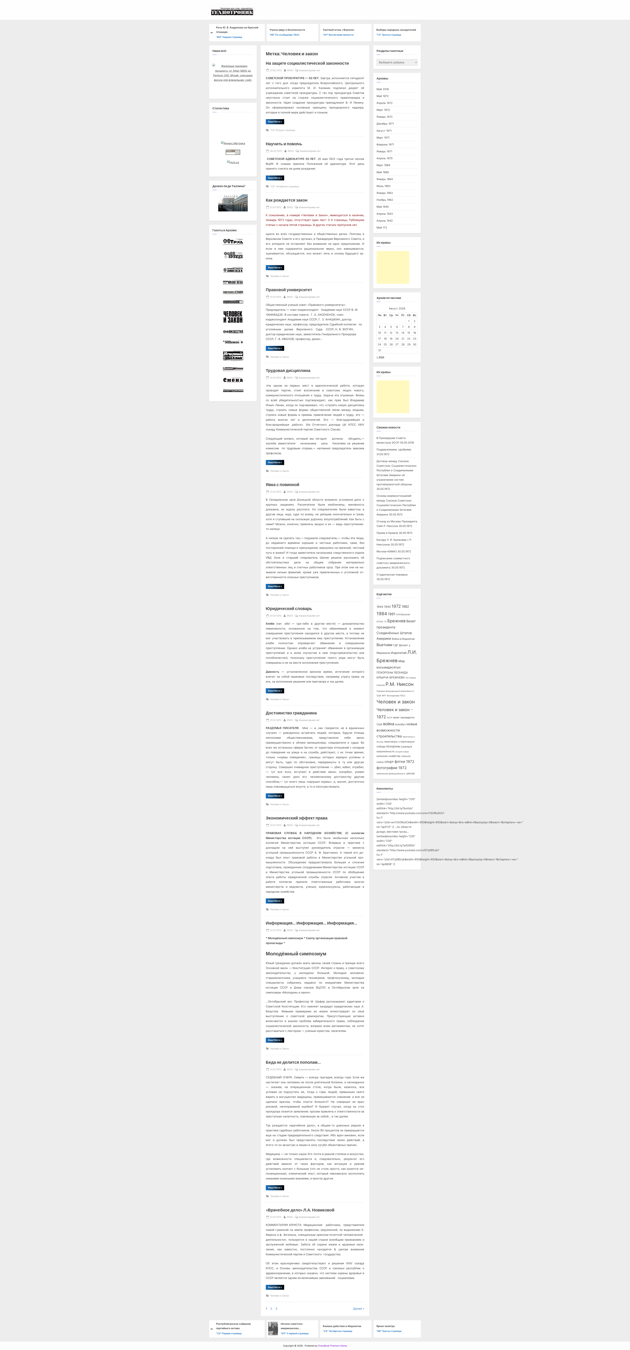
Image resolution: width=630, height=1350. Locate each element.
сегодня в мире (402, 752)
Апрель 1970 (385, 158)
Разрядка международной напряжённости (395, 691)
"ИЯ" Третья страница (335, 1331)
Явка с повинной (282, 484)
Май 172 (382, 227)
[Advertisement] (393, 267)
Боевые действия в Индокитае (289, 1326)
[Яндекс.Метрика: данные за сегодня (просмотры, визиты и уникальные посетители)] (233, 143)
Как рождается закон (286, 200)
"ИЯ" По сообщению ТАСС (231, 34)
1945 (387, 606)
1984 (382, 613)
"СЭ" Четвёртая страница (284, 186)
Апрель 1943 (385, 213)
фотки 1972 (404, 761)
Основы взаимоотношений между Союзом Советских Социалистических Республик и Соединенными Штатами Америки (396, 505)
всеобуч (400, 724)
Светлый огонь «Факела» (285, 29)
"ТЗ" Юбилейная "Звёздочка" (392, 1331)
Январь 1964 (385, 179)
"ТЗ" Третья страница (335, 34)
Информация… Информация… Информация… (311, 923)
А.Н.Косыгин (403, 614)
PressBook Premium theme (332, 1345)
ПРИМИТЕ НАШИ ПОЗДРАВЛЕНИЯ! (398, 1326)
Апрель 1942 (385, 220)
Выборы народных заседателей (343, 29)
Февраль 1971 (385, 144)
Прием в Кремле (387, 532)
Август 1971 (384, 130)
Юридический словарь (289, 608)
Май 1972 (383, 96)
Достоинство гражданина (291, 712)
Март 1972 (383, 109)
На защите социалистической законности (307, 63)
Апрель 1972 (385, 103)
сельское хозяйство (388, 756)
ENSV (290, 70)
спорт (389, 762)
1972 (396, 606)
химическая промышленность (391, 773)
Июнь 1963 (383, 186)
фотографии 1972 (392, 768)
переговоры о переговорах (399, 741)
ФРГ (384, 695)
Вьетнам (384, 644)
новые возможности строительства (397, 730)
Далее (357, 1308)
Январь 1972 (385, 116)
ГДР (395, 645)
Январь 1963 (385, 193)
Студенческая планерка (392, 574)
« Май (380, 357)
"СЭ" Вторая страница (282, 130)
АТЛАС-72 (382, 621)
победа (381, 746)
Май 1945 (383, 206)
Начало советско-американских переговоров (238, 1326)
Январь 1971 (384, 151)
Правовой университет (289, 289)
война (388, 723)
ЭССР (389, 717)
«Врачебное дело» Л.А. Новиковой (300, 1210)
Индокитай (399, 652)
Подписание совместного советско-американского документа (393, 563)
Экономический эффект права (296, 818)
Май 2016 (383, 89)
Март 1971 (383, 137)
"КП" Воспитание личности (285, 34)
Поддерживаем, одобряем (394, 449)
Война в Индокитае (403, 638)
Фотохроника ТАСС (396, 695)
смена (380, 762)
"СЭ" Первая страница (389, 36)
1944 (380, 606)
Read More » (276, 122)
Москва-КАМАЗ (387, 551)
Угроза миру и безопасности (234, 29)
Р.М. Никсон (400, 684)
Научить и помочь (284, 143)
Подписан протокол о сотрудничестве (389, 29)
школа (410, 773)
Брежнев (396, 620)
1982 (405, 607)
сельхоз (405, 756)
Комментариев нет (309, 70)
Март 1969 (383, 165)
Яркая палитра (332, 1326)
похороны (393, 746)
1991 (391, 614)
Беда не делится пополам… (293, 1062)
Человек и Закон (279, 276)
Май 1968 (383, 172)
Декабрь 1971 (385, 123)
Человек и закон (396, 702)
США (379, 695)
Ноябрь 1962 (385, 199)
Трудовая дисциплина (288, 370)
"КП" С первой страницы (241, 1333)
